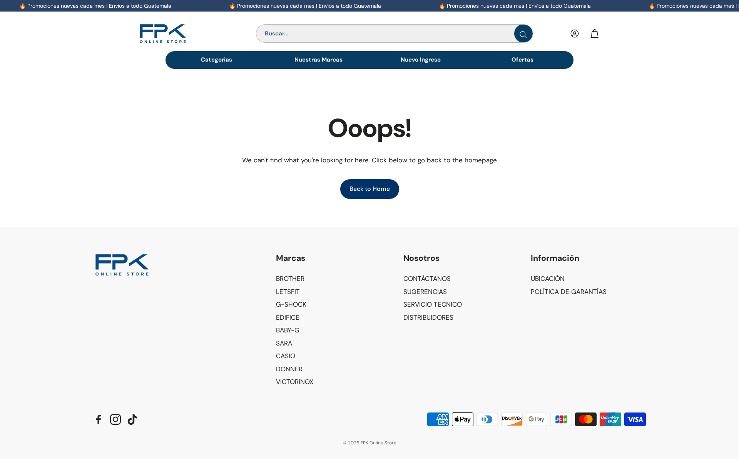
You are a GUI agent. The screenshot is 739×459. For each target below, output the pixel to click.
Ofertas (522, 59)
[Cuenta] (574, 33)
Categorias (216, 59)
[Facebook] (98, 419)
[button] (333, 258)
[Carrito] (594, 33)
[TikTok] (132, 419)
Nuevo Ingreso (421, 59)
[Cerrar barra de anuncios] (731, 6)
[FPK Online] (180, 33)
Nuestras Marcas (318, 59)
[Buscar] (523, 33)
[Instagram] (115, 419)
